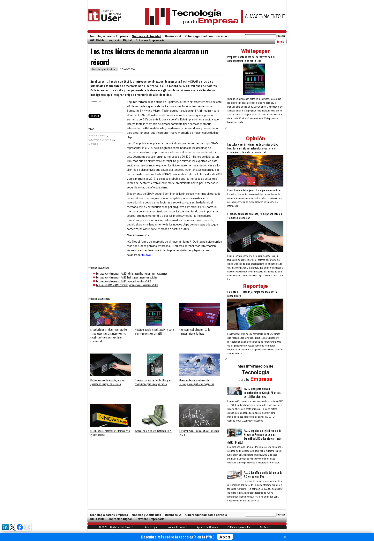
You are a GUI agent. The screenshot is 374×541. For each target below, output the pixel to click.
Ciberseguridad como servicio (206, 36)
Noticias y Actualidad (146, 36)
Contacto (265, 527)
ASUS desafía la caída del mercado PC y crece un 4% (263, 474)
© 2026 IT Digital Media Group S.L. (117, 527)
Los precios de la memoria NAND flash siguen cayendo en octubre (126, 277)
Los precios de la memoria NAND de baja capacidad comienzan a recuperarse (131, 273)
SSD (112, 139)
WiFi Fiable (97, 40)
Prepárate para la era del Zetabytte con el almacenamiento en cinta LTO (250, 59)
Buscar (281, 36)
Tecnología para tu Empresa (108, 36)
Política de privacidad (239, 527)
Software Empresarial (150, 40)
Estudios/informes (98, 139)
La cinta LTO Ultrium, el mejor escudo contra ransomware (252, 294)
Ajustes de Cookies (207, 527)
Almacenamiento (97, 135)
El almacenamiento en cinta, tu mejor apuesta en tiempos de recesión (254, 216)
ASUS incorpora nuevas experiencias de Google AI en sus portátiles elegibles (262, 392)
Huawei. (147, 254)
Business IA (173, 36)
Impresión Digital (120, 40)
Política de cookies (177, 527)
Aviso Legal (151, 527)
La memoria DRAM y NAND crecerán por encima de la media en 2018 (127, 285)
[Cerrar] (285, 537)
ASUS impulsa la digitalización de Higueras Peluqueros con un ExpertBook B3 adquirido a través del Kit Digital (254, 436)
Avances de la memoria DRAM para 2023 (153, 431)
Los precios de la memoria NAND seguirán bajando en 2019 (123, 281)
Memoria (93, 143)
